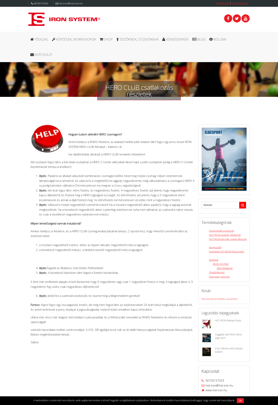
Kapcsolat (43, 54)
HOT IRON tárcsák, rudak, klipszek (228, 239)
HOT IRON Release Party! (228, 320)
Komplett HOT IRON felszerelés (226, 251)
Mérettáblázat (225, 268)
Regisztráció (222, 3)
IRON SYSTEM (220, 264)
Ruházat (213, 260)
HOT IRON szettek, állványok (225, 235)
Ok (240, 400)
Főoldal (41, 39)
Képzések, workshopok (75, 39)
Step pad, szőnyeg (219, 276)
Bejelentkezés (240, 3)
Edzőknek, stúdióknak (139, 39)
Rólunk (219, 39)
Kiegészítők (215, 247)
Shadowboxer (217, 272)
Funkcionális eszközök (221, 230)
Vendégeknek (177, 39)
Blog (201, 39)
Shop (108, 39)
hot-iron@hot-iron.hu (70, 3)
